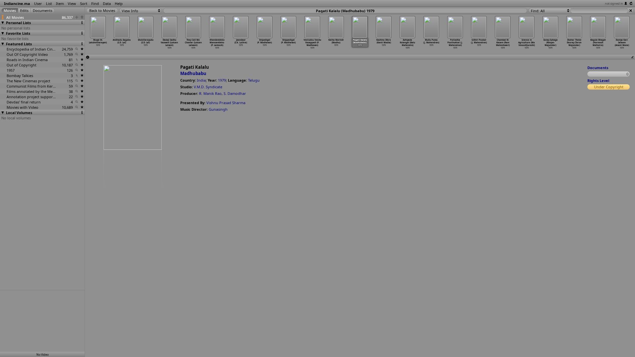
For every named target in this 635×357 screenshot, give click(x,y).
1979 (222, 80)
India (201, 80)
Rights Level (598, 80)
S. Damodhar (235, 93)
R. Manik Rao (210, 93)
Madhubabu (193, 73)
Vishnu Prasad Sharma (225, 102)
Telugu (254, 80)
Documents (597, 67)
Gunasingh (218, 109)
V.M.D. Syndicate (208, 86)
